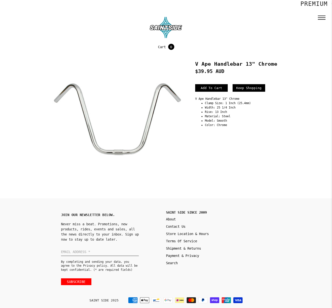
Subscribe (76, 282)
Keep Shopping (249, 88)
